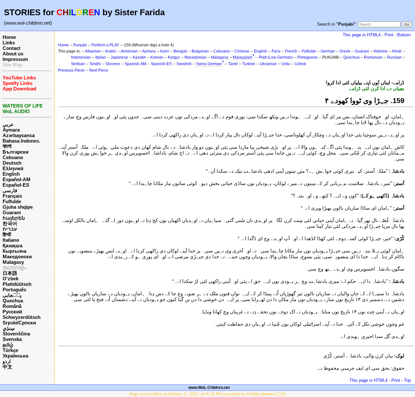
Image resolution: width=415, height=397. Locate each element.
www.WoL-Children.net (209, 387)
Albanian (93, 51)
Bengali (180, 51)
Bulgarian (200, 51)
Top (407, 380)
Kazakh (139, 57)
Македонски (17, 256)
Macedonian (195, 57)
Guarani (12, 212)
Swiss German (209, 64)
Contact (11, 48)
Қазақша (12, 245)
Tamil (233, 64)
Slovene (112, 64)
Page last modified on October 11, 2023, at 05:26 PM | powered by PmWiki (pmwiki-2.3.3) (207, 394)
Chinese (241, 51)
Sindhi (95, 64)
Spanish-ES (161, 64)
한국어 (10, 223)
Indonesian (81, 57)
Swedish (184, 64)
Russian (394, 57)
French (291, 51)
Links (9, 42)
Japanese (119, 57)
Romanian (373, 57)
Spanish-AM (135, 64)
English (11, 174)
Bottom (404, 34)
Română (12, 306)
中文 (7, 366)
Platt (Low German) (276, 57)
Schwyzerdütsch (22, 317)
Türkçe (10, 350)
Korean (156, 57)
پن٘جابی (12, 295)
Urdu (285, 64)
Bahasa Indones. (21, 141)
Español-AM (16, 179)
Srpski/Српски (19, 322)
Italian (100, 57)
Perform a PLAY (105, 45)
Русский (12, 311)
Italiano (11, 240)
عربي (8, 124)
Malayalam (242, 57)
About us (13, 53)
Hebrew (380, 51)
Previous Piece (71, 70)
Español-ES (16, 185)
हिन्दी (7, 234)
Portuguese (307, 57)
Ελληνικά (13, 168)
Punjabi (80, 45)
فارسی (10, 190)
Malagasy (13, 262)
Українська (15, 355)
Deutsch (12, 163)
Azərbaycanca (19, 135)
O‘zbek (10, 278)
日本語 (10, 273)
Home (9, 37)
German (328, 51)
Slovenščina (16, 333)
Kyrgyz (174, 57)
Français (12, 196)
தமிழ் (8, 344)
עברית (10, 229)
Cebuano (13, 157)
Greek (344, 51)
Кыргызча (14, 251)
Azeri (164, 51)
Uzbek (300, 64)
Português (14, 289)
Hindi (396, 51)
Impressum (15, 59)
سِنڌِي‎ (9, 328)
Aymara (11, 130)
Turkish (248, 64)
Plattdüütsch (17, 284)
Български (16, 152)
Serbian (78, 64)
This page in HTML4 (362, 34)
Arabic (110, 51)
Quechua (13, 300)
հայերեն (14, 218)
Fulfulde (12, 201)
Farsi (276, 51)
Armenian (129, 51)
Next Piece (98, 70)
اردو (7, 361)
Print (389, 34)
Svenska (12, 339)
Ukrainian (268, 64)
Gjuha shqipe (18, 207)
